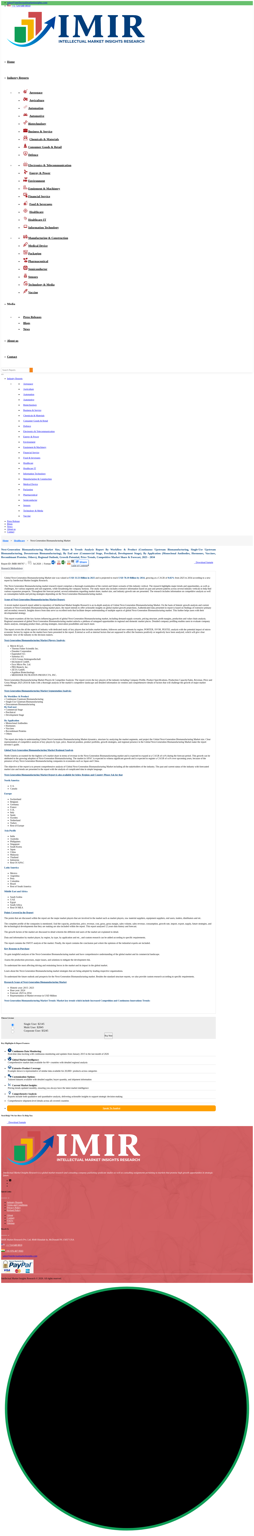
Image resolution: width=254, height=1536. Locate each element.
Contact (12, 356)
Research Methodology (12, 568)
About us (12, 340)
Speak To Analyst (111, 1108)
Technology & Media (41, 284)
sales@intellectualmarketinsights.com (27, 2)
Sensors (26, 505)
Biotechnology (30, 405)
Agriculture (28, 389)
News (26, 329)
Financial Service (31, 452)
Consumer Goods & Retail (45, 147)
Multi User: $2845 (45, 1027)
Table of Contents (79, 565)
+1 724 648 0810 (14, 1245)
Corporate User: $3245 (48, 1030)
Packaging (28, 489)
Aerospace (28, 384)
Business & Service (32, 410)
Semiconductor (30, 500)
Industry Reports (18, 77)
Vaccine (33, 292)
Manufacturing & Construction (48, 237)
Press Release (13, 521)
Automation (28, 394)
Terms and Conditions (17, 1205)
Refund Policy (13, 1210)
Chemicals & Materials (33, 415)
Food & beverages (31, 458)
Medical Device (30, 484)
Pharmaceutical (30, 495)
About (10, 1215)
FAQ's (10, 1220)
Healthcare (28, 463)
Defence (33, 154)
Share (83, 562)
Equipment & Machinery (34, 447)
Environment (29, 442)
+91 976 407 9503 (14, 1251)
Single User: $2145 (46, 1023)
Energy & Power (31, 436)
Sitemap (11, 1223)
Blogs (9, 524)
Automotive (28, 399)
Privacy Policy (14, 1207)
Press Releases (32, 317)
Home (11, 61)
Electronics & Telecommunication (39, 431)
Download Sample (203, 562)
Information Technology (43, 227)
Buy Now (108, 1036)
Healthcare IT (29, 468)
